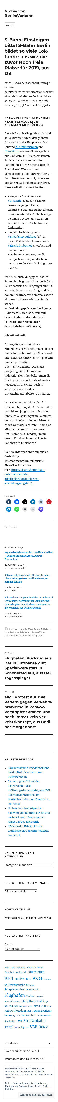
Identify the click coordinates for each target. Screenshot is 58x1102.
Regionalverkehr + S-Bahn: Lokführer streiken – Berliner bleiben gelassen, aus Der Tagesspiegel (29, 556)
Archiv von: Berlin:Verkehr (19, 13)
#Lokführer (12, 151)
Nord (37, 1005)
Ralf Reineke (15, 629)
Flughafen (15, 995)
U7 (27, 1027)
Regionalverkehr (42, 1010)
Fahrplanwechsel (15, 989)
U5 (22, 1027)
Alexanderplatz (18, 967)
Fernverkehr (33, 989)
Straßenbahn (34, 1020)
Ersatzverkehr (16, 985)
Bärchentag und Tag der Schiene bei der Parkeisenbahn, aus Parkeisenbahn (28, 772)
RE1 (29, 1011)
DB (6, 985)
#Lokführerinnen (26, 146)
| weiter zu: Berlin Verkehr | (22, 1051)
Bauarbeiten (36, 972)
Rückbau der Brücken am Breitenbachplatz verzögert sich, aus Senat (28, 799)
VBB (33, 1027)
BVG (37, 979)
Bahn (40, 967)
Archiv (9, 944)
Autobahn (31, 967)
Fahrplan (30, 985)
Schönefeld (28, 1015)
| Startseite (12, 1043)
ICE (6, 1006)
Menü (9, 25)
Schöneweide (44, 1015)
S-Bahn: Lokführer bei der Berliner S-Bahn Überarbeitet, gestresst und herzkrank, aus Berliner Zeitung (27, 578)
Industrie (29, 632)
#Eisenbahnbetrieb (20, 245)
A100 (7, 967)
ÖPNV (43, 1027)
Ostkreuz (46, 1006)
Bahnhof (9, 972)
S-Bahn (45, 629)
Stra (19, 1021)
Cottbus (47, 979)
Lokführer (40, 632)
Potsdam (20, 1010)
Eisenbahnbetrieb (14, 632)
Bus (28, 979)
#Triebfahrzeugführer (22, 236)
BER (9, 978)
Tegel (9, 1027)
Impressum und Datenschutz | (24, 1058)
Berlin (20, 979)
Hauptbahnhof (32, 1001)
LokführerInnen (13, 635)
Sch (18, 1015)
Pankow (9, 1010)
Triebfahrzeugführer (32, 635)
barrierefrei (21, 972)
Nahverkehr (25, 1006)
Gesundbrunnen (12, 1001)
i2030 (45, 1001)
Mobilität (13, 1006)
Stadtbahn (10, 1021)
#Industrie (14, 200)
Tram (17, 1027)
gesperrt (40, 996)
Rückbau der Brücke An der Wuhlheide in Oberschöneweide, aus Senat (28, 831)
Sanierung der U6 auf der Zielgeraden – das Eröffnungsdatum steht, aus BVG (29, 786)
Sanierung (10, 1015)
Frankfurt (30, 996)
